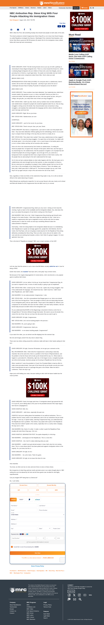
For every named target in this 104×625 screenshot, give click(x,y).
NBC (11, 573)
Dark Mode (69, 8)
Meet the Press (60, 570)
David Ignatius (40, 570)
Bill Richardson (22, 570)
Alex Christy (72, 61)
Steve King (52, 570)
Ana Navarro (13, 570)
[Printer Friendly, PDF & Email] (18, 29)
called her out (53, 266)
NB (46, 570)
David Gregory (31, 570)
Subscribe (76, 8)
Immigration (27, 573)
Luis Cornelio (72, 87)
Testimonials (62, 8)
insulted (25, 271)
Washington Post (18, 573)
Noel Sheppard (14, 20)
